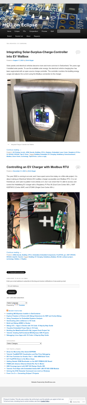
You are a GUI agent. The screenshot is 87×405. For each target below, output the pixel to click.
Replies (24, 259)
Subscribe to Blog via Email (17, 278)
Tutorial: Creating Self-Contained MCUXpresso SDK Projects (28, 333)
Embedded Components (48, 255)
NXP (68, 255)
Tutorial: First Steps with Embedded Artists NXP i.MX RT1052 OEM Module (33, 368)
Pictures (44, 31)
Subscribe (12, 292)
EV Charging (52, 154)
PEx (24, 31)
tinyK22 (14, 257)
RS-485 (59, 257)
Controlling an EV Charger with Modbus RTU (38, 167)
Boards (32, 152)
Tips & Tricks (24, 154)
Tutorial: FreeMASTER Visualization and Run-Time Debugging (28, 354)
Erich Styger (30, 60)
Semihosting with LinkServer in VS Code (21, 321)
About (28, 36)
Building (37, 152)
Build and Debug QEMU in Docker (18, 323)
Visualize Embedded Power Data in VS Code (22, 328)
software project (67, 257)
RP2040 (11, 154)
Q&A (52, 31)
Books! (9, 36)
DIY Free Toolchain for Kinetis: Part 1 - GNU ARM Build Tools (28, 356)
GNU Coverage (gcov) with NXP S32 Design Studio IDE (26, 366)
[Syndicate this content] (7, 311)
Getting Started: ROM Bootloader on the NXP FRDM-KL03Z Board (29, 361)
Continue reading (14, 149)
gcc (65, 255)
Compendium (33, 31)
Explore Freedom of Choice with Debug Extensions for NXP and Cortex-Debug (34, 316)
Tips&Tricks (33, 156)
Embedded (55, 152)
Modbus (9, 156)
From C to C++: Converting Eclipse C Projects (23, 373)
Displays (48, 152)
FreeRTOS (59, 255)
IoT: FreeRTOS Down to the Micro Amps (20, 359)
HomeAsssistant (69, 154)
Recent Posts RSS (15, 311)
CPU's (43, 152)
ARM (27, 152)
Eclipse (17, 31)
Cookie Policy (45, 401)
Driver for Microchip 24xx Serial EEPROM (21, 352)
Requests (37, 36)
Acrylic (23, 152)
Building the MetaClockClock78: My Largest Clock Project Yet (28, 330)
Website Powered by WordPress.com (43, 382)
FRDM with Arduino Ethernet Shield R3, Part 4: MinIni (25, 364)
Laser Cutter (64, 152)
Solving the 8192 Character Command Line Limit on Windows (28, 371)
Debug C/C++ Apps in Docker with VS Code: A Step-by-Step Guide (30, 325)
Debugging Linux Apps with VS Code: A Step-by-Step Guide (28, 335)
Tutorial (20, 257)
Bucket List (19, 36)
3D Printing (16, 152)
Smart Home (16, 156)
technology (24, 156)
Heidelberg (60, 154)
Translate (22, 305)
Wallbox (16, 259)
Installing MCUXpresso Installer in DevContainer (23, 313)
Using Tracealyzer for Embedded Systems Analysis (24, 318)
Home (9, 31)
